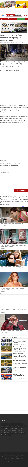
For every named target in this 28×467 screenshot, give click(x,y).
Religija (2, 428)
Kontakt (21, 11)
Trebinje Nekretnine (9, 458)
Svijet (16, 426)
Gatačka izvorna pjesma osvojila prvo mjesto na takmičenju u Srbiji (18, 376)
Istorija (16, 432)
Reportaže (12, 432)
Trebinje (6, 424)
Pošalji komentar (21, 190)
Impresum (17, 11)
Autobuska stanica (6, 456)
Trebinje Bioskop (19, 458)
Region (12, 426)
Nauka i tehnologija (5, 432)
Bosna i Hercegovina (5, 426)
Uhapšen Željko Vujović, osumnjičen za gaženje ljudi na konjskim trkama (19, 348)
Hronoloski (10, 163)
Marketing (11, 11)
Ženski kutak (21, 432)
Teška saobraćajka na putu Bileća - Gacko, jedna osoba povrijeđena (19, 369)
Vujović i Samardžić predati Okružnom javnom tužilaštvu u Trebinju (19, 341)
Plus (15, 163)
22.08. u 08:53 (22, 378)
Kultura (23, 426)
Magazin (3, 430)
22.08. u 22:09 (22, 365)
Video (9, 434)
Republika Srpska (19, 424)
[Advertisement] (14, 89)
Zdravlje (20, 430)
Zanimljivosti (8, 430)
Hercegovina (3, 42)
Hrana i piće (14, 430)
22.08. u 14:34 (22, 371)
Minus (18, 163)
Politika (6, 428)
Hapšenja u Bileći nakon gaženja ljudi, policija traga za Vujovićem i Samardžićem (19, 355)
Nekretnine (20, 19)
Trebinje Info (14, 456)
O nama (6, 11)
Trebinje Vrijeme (22, 456)
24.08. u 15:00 (22, 344)
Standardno (3, 163)
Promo (2, 434)
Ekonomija (12, 428)
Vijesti (2, 19)
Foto (6, 434)
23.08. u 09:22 (22, 358)
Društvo (8, 19)
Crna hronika (17, 428)
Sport (15, 19)
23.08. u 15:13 (22, 351)
